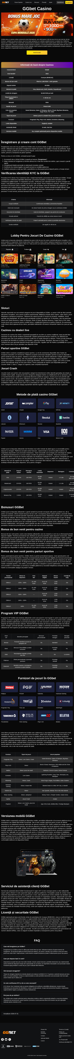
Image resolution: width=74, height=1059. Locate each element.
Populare (8, 249)
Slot (63, 249)
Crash (45, 249)
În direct (27, 249)
